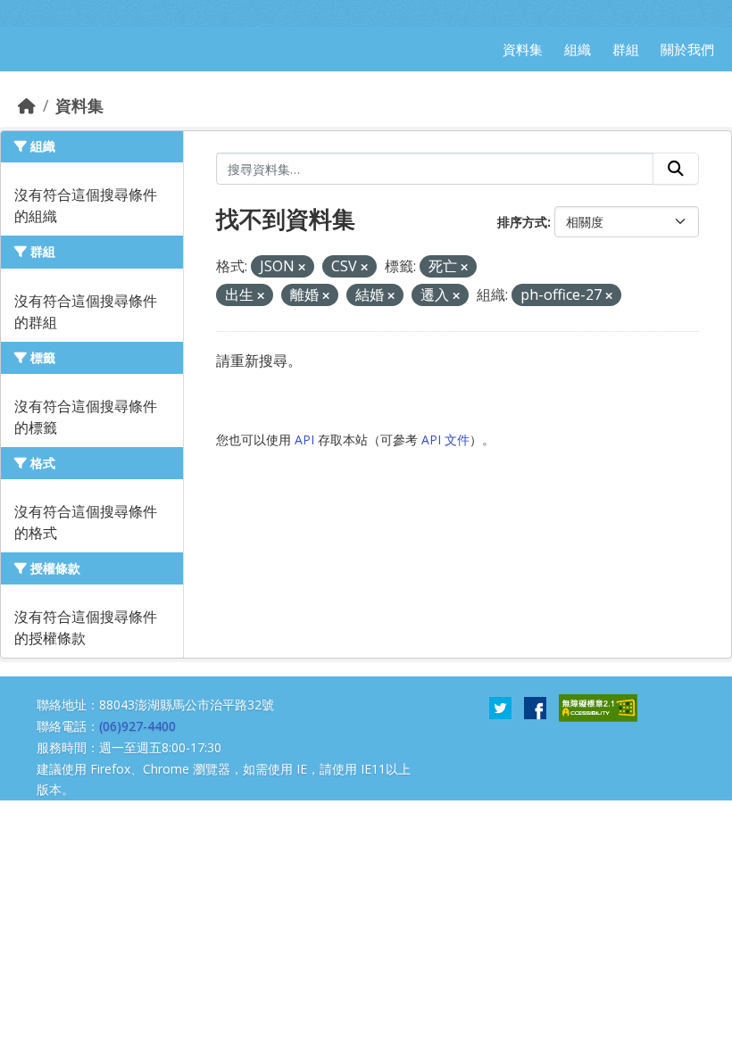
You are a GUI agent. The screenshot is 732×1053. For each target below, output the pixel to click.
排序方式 (522, 221)
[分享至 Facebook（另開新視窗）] (535, 707)
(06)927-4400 (137, 725)
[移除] (301, 267)
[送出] (676, 169)
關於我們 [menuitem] (687, 49)
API (304, 439)
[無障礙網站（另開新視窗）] (598, 707)
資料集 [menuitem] (523, 49)
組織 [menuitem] (577, 49)
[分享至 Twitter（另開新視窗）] (500, 707)
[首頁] (27, 105)
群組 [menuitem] (625, 49)
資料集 (79, 105)
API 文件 (445, 439)
